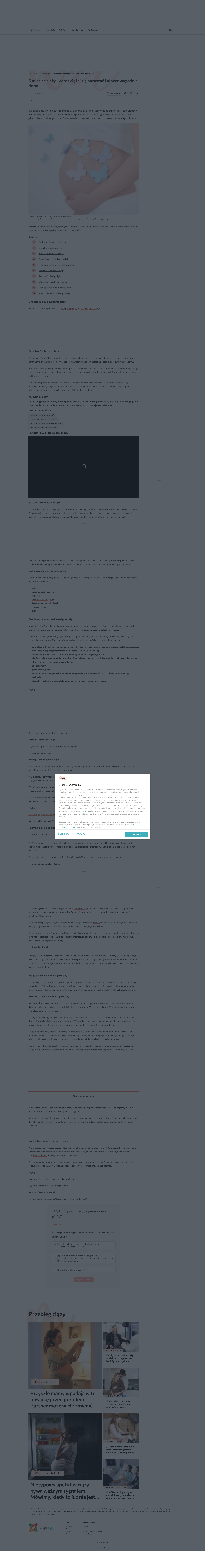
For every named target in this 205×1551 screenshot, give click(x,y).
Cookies (73, 827)
